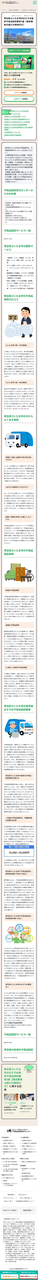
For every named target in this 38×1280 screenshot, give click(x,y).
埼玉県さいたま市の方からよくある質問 (17, 122)
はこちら (8, 1276)
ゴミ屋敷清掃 (24, 1137)
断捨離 (5, 1181)
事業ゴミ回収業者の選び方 (29, 1161)
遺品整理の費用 (26, 1173)
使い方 (23, 1103)
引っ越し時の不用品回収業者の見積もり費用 (10, 1170)
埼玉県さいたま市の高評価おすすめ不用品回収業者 (18, 128)
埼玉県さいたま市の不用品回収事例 (15, 125)
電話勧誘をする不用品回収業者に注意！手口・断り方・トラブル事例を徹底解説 (10, 1108)
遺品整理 (23, 1165)
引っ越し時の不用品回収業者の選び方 (10, 1165)
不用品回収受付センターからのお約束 (16, 111)
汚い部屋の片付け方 (8, 1178)
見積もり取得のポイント (28, 1146)
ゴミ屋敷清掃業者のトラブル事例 (29, 1152)
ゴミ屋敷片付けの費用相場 (29, 1143)
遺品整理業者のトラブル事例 (29, 1180)
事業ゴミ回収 (24, 1159)
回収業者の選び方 (8, 1140)
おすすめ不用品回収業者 (10, 1103)
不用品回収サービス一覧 (12, 114)
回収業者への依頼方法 (9, 1146)
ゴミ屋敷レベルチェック (28, 1149)
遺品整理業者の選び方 (28, 1176)
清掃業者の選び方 (27, 1140)
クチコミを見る (21, 79)
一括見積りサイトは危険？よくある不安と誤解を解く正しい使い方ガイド (26, 1107)
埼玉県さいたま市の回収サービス (15, 116)
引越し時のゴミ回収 (8, 1159)
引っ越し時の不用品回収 (10, 1161)
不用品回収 (5, 1137)
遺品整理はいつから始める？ (28, 1169)
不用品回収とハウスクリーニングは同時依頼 (10, 1184)
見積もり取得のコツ (8, 1143)
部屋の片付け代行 (7, 1175)
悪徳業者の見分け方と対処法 (10, 1152)
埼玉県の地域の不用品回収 (12, 135)
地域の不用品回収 (13, 10)
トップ (3, 10)
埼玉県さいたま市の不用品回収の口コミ (17, 119)
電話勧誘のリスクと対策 (10, 1149)
